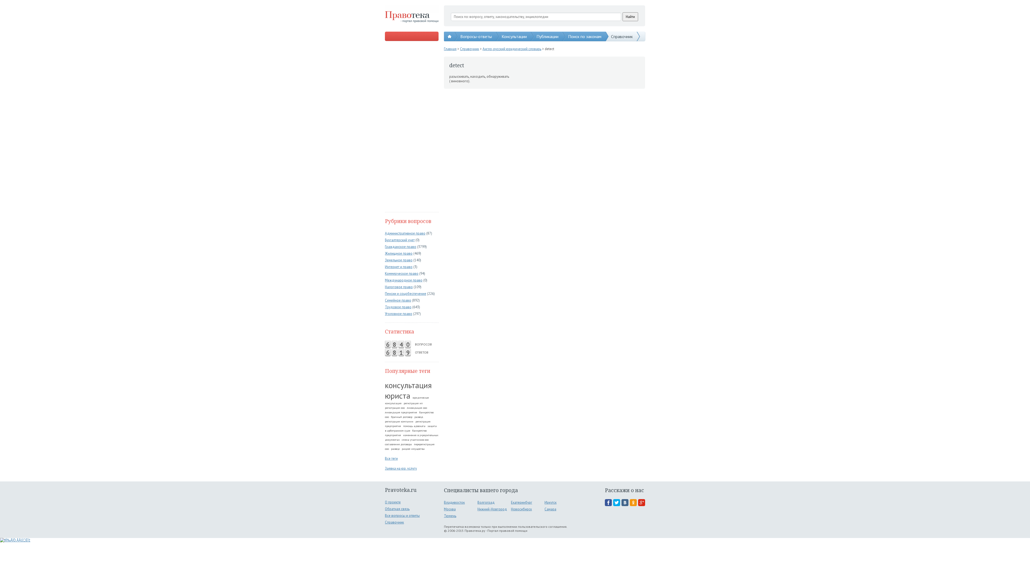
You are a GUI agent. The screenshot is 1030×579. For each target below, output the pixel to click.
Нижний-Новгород (492, 509)
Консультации (514, 36)
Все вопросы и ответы (402, 515)
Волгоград (486, 502)
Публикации (547, 36)
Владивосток (454, 502)
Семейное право (398, 300)
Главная (450, 49)
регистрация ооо (395, 408)
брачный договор (401, 417)
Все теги (391, 458)
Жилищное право (399, 253)
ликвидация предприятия (401, 412)
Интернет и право (399, 267)
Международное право (403, 280)
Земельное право (399, 260)
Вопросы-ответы (476, 36)
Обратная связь (397, 509)
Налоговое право (399, 287)
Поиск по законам (584, 36)
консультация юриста (408, 390)
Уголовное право (398, 313)
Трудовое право (398, 307)
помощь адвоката (414, 426)
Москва (450, 509)
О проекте (393, 502)
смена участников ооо (415, 439)
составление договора (398, 444)
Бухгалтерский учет (400, 240)
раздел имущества (413, 449)
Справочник (622, 36)
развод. (419, 417)
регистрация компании (399, 421)
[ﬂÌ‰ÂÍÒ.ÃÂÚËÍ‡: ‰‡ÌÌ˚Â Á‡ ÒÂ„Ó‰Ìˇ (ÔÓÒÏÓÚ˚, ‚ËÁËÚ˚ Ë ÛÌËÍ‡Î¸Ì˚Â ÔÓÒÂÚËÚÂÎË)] (15, 540)
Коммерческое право (401, 273)
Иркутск (551, 502)
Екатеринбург (521, 502)
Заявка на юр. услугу (401, 468)
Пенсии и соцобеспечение (405, 293)
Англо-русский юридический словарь (512, 49)
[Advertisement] (412, 127)
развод (395, 449)
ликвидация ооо (417, 408)
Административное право (405, 233)
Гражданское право (400, 246)
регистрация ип (413, 403)
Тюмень (450, 516)
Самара (550, 509)
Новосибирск (521, 509)
